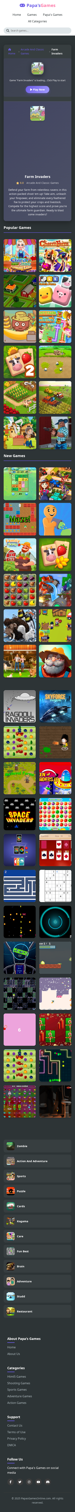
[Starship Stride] (55, 1101)
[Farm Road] (20, 291)
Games (32, 15)
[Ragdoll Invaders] (20, 706)
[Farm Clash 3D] (55, 433)
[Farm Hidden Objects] (20, 433)
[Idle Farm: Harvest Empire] (55, 483)
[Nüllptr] (20, 922)
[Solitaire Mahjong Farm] (55, 554)
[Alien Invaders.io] (55, 778)
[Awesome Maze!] (20, 886)
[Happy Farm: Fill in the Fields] (20, 483)
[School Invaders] (55, 742)
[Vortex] (55, 922)
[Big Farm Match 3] (20, 742)
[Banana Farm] (20, 326)
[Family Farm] (20, 554)
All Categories (37, 21)
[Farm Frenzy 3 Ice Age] (20, 625)
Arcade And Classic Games (32, 51)
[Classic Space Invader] (20, 814)
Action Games (16, 1403)
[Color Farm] (55, 519)
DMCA (11, 1445)
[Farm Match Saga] (55, 814)
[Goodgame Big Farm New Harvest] (20, 661)
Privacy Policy (16, 1438)
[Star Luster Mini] (20, 958)
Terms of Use (16, 1432)
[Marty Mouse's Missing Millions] (20, 1101)
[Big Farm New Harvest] (55, 397)
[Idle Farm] (55, 625)
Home (17, 15)
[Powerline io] (55, 1065)
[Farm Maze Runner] (20, 519)
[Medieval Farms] (20, 778)
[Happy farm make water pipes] (55, 326)
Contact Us (14, 1425)
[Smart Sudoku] (55, 886)
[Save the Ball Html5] (20, 1029)
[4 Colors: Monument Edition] (20, 850)
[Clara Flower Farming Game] (20, 255)
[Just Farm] (55, 661)
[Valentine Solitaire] (55, 850)
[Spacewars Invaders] (55, 706)
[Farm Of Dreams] (20, 590)
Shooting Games (18, 1383)
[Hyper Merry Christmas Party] (55, 1029)
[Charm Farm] (55, 255)
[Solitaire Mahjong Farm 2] (20, 362)
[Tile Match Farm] (55, 291)
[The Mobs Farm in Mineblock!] (55, 590)
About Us (13, 1354)
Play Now (38, 89)
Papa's (41, 5)
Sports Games (17, 1390)
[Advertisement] (37, 149)
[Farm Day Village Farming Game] (20, 397)
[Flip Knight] (20, 994)
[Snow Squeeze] (55, 994)
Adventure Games (19, 1396)
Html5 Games (16, 1377)
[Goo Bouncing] (55, 958)
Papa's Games (52, 15)
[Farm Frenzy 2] (55, 362)
